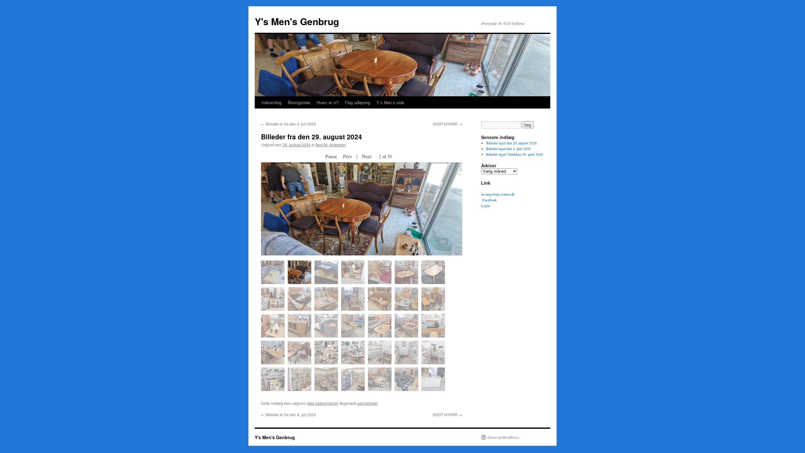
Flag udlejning (357, 102)
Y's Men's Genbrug (297, 21)
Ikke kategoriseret (323, 403)
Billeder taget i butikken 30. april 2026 (514, 154)
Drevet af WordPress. (503, 437)
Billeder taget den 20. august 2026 (511, 142)
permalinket (367, 403)
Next (366, 156)
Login (485, 205)
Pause (331, 156)
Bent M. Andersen (330, 144)
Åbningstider (299, 102)
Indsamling (271, 102)
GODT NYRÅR (447, 123)
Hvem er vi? (328, 102)
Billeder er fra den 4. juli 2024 (288, 123)
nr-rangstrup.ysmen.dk (498, 194)
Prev (347, 156)
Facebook (489, 199)
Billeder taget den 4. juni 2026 (508, 148)
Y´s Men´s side (390, 102)
